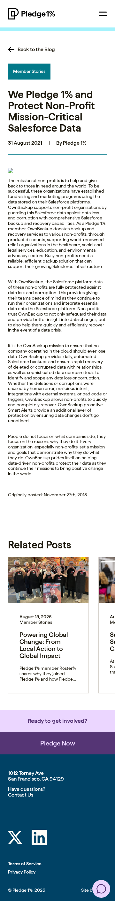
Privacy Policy (21, 871)
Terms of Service (25, 863)
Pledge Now (57, 743)
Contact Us (20, 795)
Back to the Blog (36, 49)
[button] (101, 889)
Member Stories (29, 71)
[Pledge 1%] (40, 13)
